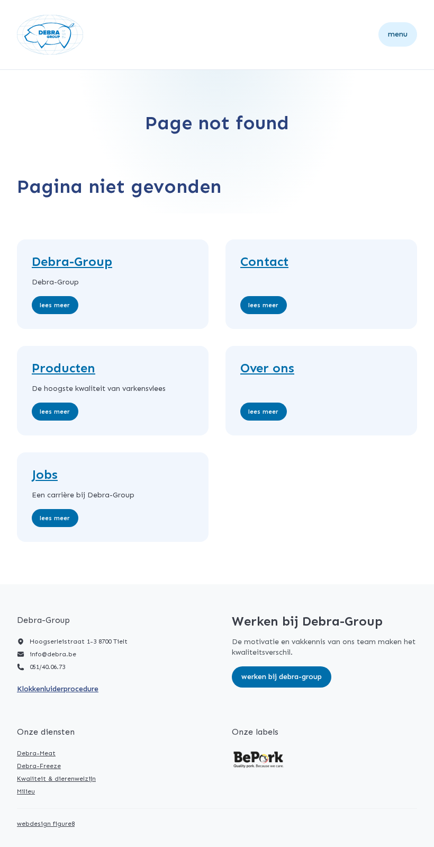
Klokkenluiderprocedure (57, 688)
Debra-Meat (36, 753)
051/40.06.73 (47, 667)
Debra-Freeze (39, 766)
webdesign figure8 (46, 823)
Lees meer (55, 305)
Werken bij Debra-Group (281, 676)
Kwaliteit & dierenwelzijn (56, 778)
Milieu (26, 791)
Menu (398, 34)
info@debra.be (53, 654)
